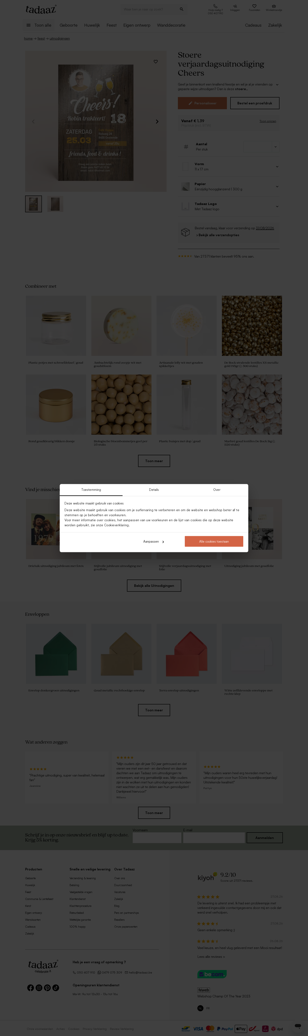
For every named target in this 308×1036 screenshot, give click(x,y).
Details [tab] (154, 489)
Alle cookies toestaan (214, 541)
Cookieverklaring (116, 525)
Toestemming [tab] (91, 489)
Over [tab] (216, 489)
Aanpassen (151, 541)
